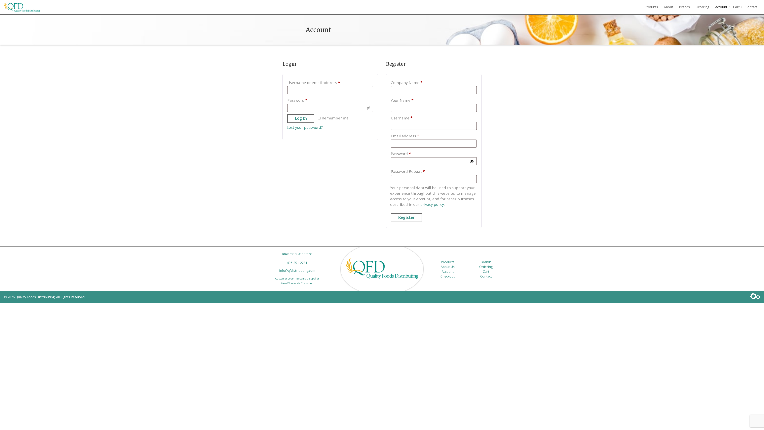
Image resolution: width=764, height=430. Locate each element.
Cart (736, 7)
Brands (684, 7)
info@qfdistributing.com (297, 270)
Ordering (702, 7)
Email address (413, 135)
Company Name (406, 82)
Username (410, 117)
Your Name (402, 100)
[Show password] (368, 108)
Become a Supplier (307, 278)
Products (651, 7)
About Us (448, 267)
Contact (751, 7)
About (668, 7)
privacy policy (432, 204)
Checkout (447, 276)
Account (721, 7)
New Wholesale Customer (297, 283)
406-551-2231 (297, 263)
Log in (301, 118)
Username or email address (321, 82)
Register (406, 217)
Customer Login (284, 278)
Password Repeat (408, 171)
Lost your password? (305, 127)
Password (305, 100)
